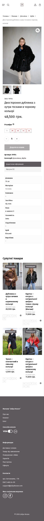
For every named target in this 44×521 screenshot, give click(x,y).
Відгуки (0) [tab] (10, 169)
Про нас (6, 414)
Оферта (6, 466)
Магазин (14, 16)
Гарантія (6, 459)
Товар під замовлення (11, 452)
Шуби (32, 16)
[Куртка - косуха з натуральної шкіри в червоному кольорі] (32, 341)
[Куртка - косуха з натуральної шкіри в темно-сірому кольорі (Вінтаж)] (32, 276)
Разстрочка (7, 462)
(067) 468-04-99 (9, 482)
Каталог (6, 418)
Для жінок (23, 16)
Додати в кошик (17, 147)
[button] (3, 5)
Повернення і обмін (10, 455)
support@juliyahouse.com (12, 486)
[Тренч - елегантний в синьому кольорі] (12, 341)
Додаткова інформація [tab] (14, 164)
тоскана (8, 189)
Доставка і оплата (9, 448)
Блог (4, 421)
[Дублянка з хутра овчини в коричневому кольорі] (12, 276)
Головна (6, 16)
